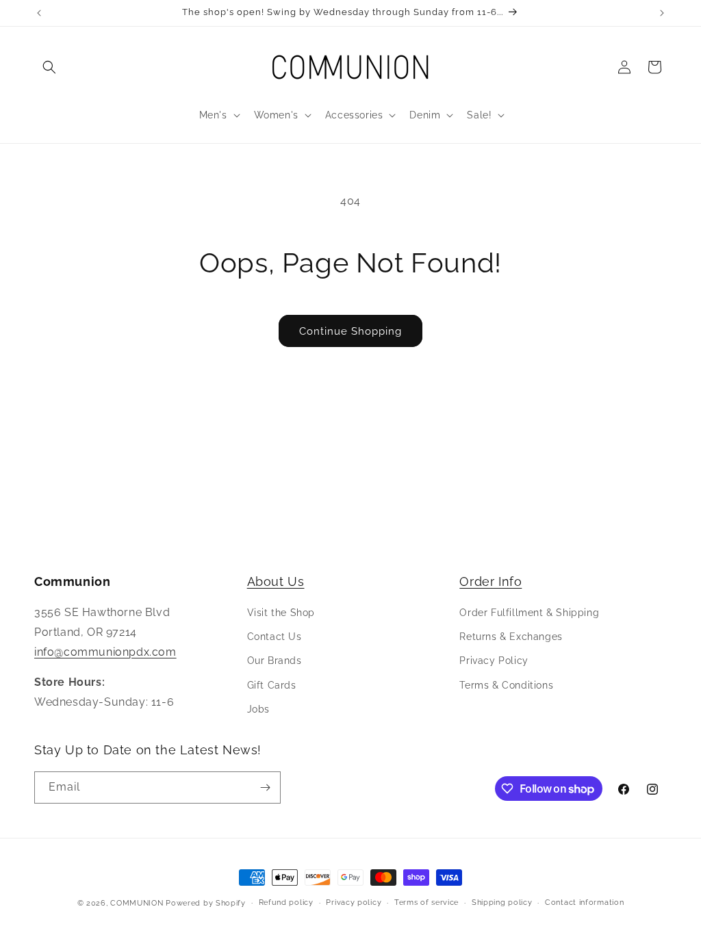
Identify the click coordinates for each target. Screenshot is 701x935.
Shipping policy (502, 902)
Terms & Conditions (506, 685)
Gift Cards (271, 685)
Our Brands (274, 660)
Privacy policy (353, 902)
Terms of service (426, 902)
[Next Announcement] (662, 13)
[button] (49, 67)
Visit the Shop (281, 612)
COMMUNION (136, 903)
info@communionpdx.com (105, 651)
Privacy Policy (493, 660)
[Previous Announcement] (39, 13)
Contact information (584, 902)
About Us (276, 581)
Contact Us (274, 636)
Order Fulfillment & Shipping (529, 612)
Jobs (258, 709)
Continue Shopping (350, 331)
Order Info (490, 581)
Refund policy (286, 902)
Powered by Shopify (206, 903)
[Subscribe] (265, 787)
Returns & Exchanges (510, 636)
